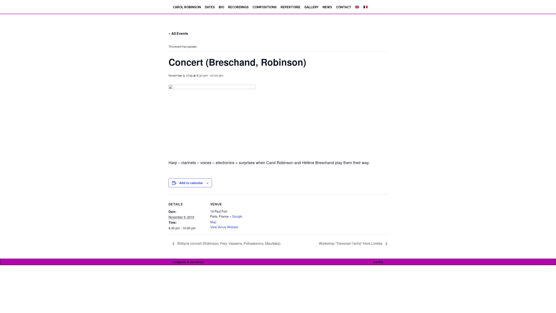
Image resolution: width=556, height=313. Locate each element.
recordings (238, 7)
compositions (265, 7)
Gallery (311, 7)
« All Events (178, 33)
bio (221, 7)
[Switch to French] (365, 7)
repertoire (290, 7)
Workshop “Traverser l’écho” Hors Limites (351, 243)
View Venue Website (224, 227)
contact (343, 7)
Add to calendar (191, 183)
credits (378, 262)
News (327, 7)
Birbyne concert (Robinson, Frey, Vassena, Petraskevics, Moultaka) (228, 243)
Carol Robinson (187, 7)
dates (210, 7)
